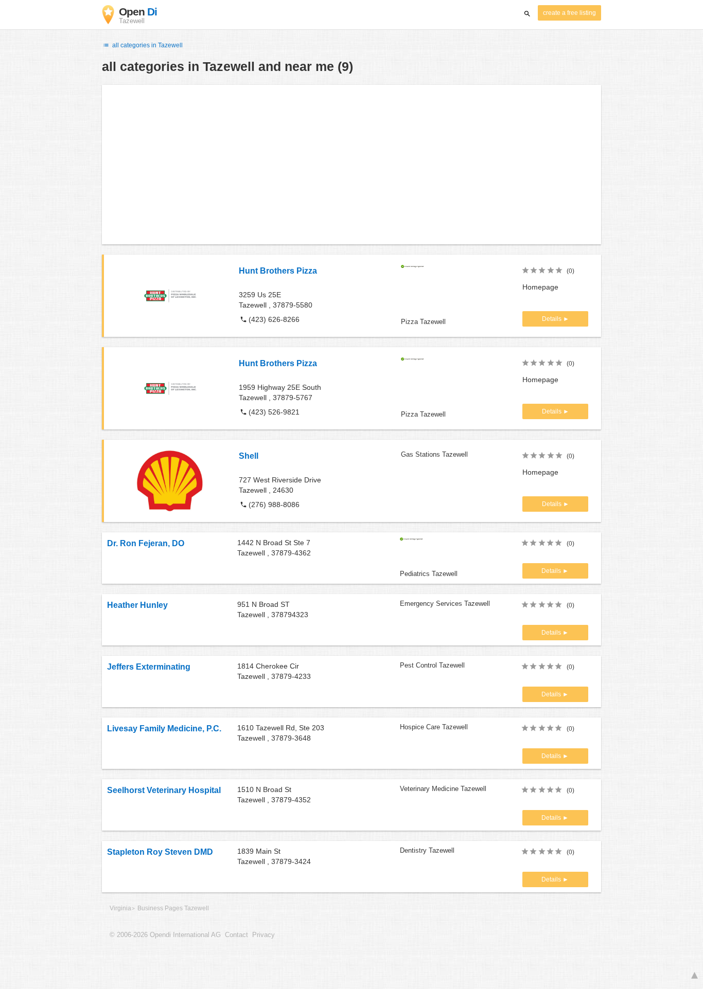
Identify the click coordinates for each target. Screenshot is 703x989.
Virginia (120, 908)
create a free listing (569, 12)
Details (552, 318)
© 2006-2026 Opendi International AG (165, 935)
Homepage (540, 287)
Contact (236, 935)
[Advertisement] (351, 165)
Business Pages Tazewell (173, 908)
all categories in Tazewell (147, 45)
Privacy (263, 935)
